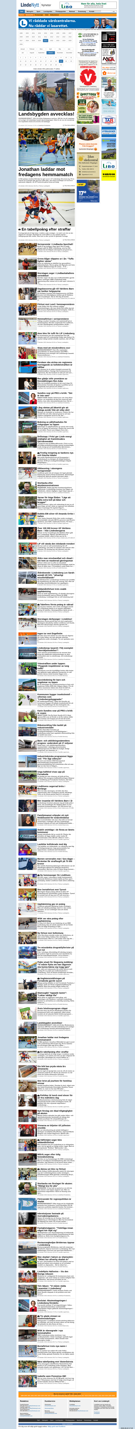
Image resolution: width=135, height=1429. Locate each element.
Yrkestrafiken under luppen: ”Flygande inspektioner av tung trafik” (53, 666)
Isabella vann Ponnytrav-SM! (51, 1376)
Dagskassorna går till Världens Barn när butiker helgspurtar (55, 290)
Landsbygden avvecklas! (46, 114)
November (60, 52)
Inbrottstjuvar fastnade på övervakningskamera (50, 1214)
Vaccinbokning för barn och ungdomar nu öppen (51, 681)
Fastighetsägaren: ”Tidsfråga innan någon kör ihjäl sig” (55, 1229)
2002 (39, 33)
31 (61, 65)
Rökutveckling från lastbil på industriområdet (51, 726)
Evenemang (82, 11)
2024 (63, 40)
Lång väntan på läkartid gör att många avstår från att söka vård (53, 408)
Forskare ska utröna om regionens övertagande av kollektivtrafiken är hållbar (54, 364)
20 (61, 61)
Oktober (50, 52)
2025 (70, 40)
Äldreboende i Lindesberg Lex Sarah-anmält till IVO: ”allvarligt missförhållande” (56, 575)
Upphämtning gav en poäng (51, 904)
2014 (57, 37)
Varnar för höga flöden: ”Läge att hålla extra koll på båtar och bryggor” (54, 499)
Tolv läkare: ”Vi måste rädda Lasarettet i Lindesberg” (51, 1287)
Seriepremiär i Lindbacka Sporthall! (55, 244)
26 (35, 65)
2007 (70, 33)
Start (21, 11)
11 (71, 57)
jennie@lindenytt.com (34, 1410)
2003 (45, 33)
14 (30, 61)
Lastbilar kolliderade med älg (52, 844)
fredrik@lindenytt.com (34, 1405)
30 (56, 65)
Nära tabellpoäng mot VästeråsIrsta (55, 1361)
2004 (51, 33)
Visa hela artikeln (69, 125)
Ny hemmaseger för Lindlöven (55, 875)
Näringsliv (30, 11)
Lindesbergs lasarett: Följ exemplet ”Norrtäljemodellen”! (55, 649)
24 (25, 65)
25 (30, 65)
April (50, 49)
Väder (47, 15)
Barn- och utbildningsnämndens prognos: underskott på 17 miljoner (55, 742)
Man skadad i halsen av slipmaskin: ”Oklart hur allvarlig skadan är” (55, 1258)
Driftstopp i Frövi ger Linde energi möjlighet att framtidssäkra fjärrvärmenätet (54, 439)
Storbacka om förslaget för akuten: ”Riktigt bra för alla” (55, 1184)
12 (20, 61)
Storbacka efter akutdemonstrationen (48, 484)
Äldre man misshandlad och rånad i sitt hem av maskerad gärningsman (55, 559)
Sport (38, 11)
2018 (27, 40)
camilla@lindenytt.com (34, 1408)
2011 (39, 37)
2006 (63, 33)
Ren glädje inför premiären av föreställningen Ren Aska (52, 379)
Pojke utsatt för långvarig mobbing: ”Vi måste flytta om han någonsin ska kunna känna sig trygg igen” (55, 964)
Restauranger (39, 15)
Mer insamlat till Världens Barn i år (55, 801)
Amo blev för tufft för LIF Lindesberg (55, 333)
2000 (27, 33)
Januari (22, 49)
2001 (33, 33)
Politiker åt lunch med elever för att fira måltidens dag (55, 1096)
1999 (21, 33)
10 (66, 57)
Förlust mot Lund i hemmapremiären (55, 304)
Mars (41, 49)
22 (71, 61)
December (69, 52)
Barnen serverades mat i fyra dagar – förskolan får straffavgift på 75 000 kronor (56, 861)
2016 (70, 37)
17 (46, 61)
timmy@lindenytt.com (26, 1416)
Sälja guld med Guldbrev (56, 1426)
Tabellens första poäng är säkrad (56, 604)
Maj (60, 49)
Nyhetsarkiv (29, 15)
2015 (63, 37)
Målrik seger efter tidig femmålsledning (48, 1155)
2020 (39, 40)
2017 (21, 40)
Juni (69, 49)
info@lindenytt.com (50, 1405)
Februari (32, 49)
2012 (45, 37)
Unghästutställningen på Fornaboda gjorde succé (51, 979)
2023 (57, 40)
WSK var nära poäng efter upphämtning (50, 919)
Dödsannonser (54, 15)
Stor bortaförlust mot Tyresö (51, 889)
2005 (57, 33)
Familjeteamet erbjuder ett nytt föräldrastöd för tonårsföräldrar (53, 816)
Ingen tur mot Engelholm (49, 633)
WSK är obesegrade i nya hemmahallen (50, 1331)
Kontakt (91, 11)
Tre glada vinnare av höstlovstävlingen (49, 1317)
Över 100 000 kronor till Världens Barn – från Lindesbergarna (54, 529)
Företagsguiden (61, 11)
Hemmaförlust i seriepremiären (53, 319)
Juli (23, 52)
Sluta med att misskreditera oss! (53, 348)
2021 (45, 40)
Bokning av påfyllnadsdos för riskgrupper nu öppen (52, 423)
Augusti (32, 52)
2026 (21, 44)
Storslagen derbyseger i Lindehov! (54, 619)
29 (51, 65)
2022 (51, 40)
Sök (114, 11)
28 (46, 65)
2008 (21, 37)
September (41, 52)
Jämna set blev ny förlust (53, 1169)
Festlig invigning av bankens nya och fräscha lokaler (55, 454)
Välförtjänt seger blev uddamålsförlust (49, 1141)
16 (41, 61)
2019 (33, 40)
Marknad (72, 11)
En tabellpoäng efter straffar (46, 229)
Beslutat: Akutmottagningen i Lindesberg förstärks (52, 1301)
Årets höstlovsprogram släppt (52, 1008)
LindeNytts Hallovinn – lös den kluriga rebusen (52, 1272)
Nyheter (21, 15)
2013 (51, 37)
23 (20, 65)
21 (66, 61)
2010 (33, 37)
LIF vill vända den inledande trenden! (56, 544)
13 (25, 61)
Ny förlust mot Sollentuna (50, 933)
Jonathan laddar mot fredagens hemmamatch (45, 172)
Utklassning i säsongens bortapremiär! (49, 469)
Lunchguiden (48, 11)
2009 (27, 37)
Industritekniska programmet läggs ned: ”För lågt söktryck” (55, 757)
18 (51, 61)
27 (41, 65)
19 (56, 61)
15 (35, 61)
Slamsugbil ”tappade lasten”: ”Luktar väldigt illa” (52, 994)
